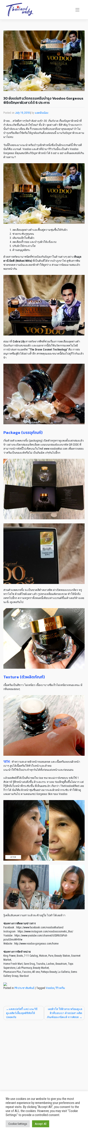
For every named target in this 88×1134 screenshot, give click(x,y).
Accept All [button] (40, 1123)
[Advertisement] (44, 1068)
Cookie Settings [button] (17, 1123)
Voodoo (50, 988)
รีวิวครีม (60, 988)
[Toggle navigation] (77, 10)
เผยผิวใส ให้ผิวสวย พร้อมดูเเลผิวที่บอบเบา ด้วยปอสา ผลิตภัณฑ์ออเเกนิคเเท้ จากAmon (64, 1013)
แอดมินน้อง (41, 112)
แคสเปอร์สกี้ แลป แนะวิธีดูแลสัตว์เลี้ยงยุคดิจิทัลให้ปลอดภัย (21, 1013)
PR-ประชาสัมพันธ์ (24, 988)
